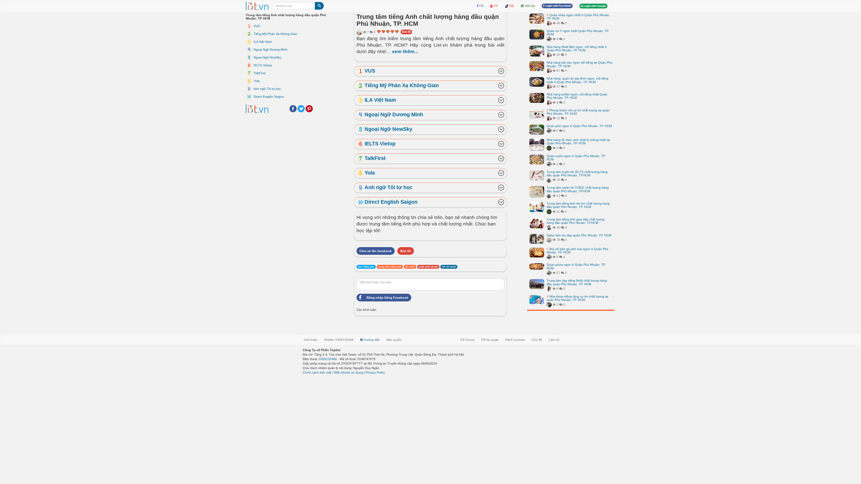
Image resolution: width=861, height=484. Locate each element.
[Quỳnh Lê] (549, 304)
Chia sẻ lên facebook (375, 251)
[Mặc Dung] (549, 180)
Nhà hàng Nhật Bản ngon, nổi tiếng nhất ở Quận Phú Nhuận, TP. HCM (577, 48)
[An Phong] (359, 32)
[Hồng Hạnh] (549, 227)
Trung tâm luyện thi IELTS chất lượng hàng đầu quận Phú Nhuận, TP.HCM (577, 173)
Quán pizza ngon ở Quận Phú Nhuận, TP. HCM (576, 266)
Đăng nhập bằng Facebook (387, 297)
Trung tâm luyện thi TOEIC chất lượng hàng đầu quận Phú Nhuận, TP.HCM (578, 189)
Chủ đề (537, 339)
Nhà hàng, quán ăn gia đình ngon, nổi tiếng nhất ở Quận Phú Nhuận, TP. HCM (577, 80)
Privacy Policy (375, 372)
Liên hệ (554, 339)
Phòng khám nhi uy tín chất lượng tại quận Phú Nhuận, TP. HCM (578, 111)
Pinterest (309, 108)
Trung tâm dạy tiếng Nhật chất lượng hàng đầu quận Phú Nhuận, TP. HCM (577, 282)
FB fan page (490, 339)
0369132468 (328, 359)
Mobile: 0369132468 (338, 339)
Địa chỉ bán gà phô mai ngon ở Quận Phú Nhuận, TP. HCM (577, 250)
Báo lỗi (406, 31)
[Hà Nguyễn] (549, 148)
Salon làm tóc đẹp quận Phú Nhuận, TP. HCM (579, 235)
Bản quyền (394, 339)
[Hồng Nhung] (549, 288)
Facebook (293, 108)
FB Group (467, 339)
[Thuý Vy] (549, 39)
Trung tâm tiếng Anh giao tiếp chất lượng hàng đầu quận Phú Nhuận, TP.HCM (575, 221)
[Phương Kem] (549, 23)
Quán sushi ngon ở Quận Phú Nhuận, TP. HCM (576, 157)
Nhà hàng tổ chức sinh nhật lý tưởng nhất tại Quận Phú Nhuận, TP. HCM (578, 141)
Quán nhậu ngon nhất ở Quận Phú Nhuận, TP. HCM (578, 16)
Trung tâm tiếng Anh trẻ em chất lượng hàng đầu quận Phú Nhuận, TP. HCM (578, 205)
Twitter (301, 108)
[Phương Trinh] (549, 240)
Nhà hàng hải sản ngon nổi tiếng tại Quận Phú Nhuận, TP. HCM (579, 64)
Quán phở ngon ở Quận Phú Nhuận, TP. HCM (579, 126)
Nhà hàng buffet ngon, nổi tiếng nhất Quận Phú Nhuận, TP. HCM (577, 96)
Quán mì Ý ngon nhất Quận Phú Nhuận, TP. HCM (578, 32)
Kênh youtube (515, 339)
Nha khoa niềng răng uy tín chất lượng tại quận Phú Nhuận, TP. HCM (577, 298)
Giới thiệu (310, 339)
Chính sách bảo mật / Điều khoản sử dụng (333, 372)
